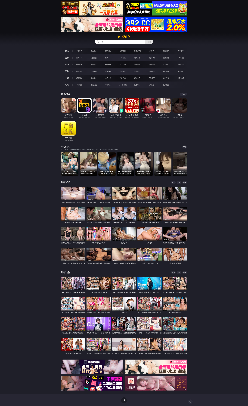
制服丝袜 (137, 65)
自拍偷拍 (94, 58)
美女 (173, 182)
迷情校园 (137, 78)
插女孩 (79, 85)
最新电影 (65, 272)
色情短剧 (166, 85)
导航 (67, 85)
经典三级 (152, 65)
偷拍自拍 (94, 65)
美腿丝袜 (137, 71)
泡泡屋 (151, 85)
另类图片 (181, 71)
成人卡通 (108, 65)
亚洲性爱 (79, 65)
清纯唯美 (152, 71)
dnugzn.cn (124, 37)
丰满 (173, 272)
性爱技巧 (181, 78)
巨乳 (179, 182)
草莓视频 (108, 85)
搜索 (149, 42)
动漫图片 (123, 71)
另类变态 (181, 65)
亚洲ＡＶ (79, 58)
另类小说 (152, 78)
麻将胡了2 (137, 51)
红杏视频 (137, 85)
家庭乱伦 (94, 78)
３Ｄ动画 (123, 58)
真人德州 (94, 51)
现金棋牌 (166, 51)
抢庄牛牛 (181, 51)
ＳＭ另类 (181, 58)
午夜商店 (94, 85)
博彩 (67, 51)
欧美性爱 (123, 65)
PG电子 (79, 51)
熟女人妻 (137, 58)
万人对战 (108, 51)
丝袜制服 (152, 58)
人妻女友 (108, 78)
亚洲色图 (94, 71)
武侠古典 (123, 78)
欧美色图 (108, 71)
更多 (184, 182)
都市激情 (79, 78)
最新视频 (65, 182)
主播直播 (166, 58)
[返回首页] (190, 401)
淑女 (179, 272)
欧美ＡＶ (108, 58)
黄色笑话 (166, 78)
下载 (184, 147)
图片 (67, 71)
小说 (67, 78)
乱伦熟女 (166, 65)
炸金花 (151, 51)
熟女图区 (166, 71)
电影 (67, 64)
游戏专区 (123, 51)
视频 (67, 57)
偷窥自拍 (79, 71)
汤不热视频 (123, 85)
